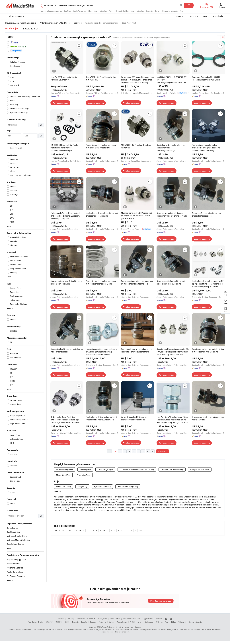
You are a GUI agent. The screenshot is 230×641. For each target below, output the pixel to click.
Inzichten (158, 619)
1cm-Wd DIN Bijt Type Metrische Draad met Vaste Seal (102, 78)
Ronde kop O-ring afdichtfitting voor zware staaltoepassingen (206, 214)
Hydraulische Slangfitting (125, 11)
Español (84, 622)
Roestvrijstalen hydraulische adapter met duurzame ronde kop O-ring (101, 282)
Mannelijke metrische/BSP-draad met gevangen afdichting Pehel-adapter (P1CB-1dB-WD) (136, 216)
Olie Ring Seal (85, 469)
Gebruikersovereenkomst (86, 619)
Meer (56, 491)
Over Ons (61, 619)
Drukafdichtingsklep (64, 469)
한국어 (132, 622)
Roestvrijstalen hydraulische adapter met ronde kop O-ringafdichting (101, 146)
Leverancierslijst (31, 28)
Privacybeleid (102, 619)
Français (75, 622)
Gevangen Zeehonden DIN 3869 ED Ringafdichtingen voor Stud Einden (206, 78)
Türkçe (173, 622)
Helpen (193, 16)
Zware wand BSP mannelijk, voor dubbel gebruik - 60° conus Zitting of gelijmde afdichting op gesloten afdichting (137, 80)
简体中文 (49, 622)
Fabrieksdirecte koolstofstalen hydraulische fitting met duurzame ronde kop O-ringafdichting (206, 148)
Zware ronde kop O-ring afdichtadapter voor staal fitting (208, 418)
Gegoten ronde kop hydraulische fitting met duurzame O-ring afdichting (208, 350)
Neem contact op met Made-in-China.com (125, 619)
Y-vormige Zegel (83, 475)
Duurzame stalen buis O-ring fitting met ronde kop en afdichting (66, 282)
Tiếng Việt (182, 622)
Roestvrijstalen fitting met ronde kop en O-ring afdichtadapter (66, 350)
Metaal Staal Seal (63, 475)
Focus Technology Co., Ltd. (111, 627)
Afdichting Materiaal (15, 568)
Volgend (161, 451)
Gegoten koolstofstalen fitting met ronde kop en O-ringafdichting (171, 282)
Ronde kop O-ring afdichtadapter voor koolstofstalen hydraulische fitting (136, 350)
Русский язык (122, 622)
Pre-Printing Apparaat (16, 576)
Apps (204, 16)
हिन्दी (157, 622)
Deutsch (93, 622)
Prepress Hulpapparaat (16, 559)
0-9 (55, 530)
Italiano (111, 622)
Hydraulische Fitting (106, 11)
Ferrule (157, 11)
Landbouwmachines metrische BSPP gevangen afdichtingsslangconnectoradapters (172, 80)
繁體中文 (59, 622)
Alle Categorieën (15, 16)
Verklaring (70, 619)
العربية (139, 622)
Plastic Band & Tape (15, 572)
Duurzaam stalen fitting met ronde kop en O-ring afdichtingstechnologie (137, 282)
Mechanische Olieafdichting (172, 469)
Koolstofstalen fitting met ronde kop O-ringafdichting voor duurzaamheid (102, 418)
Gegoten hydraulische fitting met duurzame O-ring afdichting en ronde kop (172, 216)
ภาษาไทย (164, 622)
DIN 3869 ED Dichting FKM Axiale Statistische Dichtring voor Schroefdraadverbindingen (64, 148)
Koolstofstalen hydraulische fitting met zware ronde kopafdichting (102, 214)
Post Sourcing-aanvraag (160, 601)
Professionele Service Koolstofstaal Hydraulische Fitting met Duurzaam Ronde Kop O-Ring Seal (65, 216)
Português (102, 622)
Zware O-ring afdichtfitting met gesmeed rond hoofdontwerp (134, 418)
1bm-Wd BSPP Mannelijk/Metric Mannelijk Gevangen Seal (63, 78)
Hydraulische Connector (144, 11)
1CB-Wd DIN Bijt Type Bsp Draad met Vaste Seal (136, 146)
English (41, 622)
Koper (178, 16)
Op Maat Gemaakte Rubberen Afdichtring (137, 469)
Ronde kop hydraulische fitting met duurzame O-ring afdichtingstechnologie (171, 148)
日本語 (67, 622)
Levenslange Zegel (105, 469)
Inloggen (221, 7)
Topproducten (148, 619)
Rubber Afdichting (14, 563)
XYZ (140, 530)
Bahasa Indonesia (195, 622)
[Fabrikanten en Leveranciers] (19, 5)
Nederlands (149, 622)
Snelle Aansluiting (79, 11)
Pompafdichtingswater (199, 469)
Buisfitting (67, 11)
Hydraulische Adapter (170, 11)
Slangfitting (92, 11)
